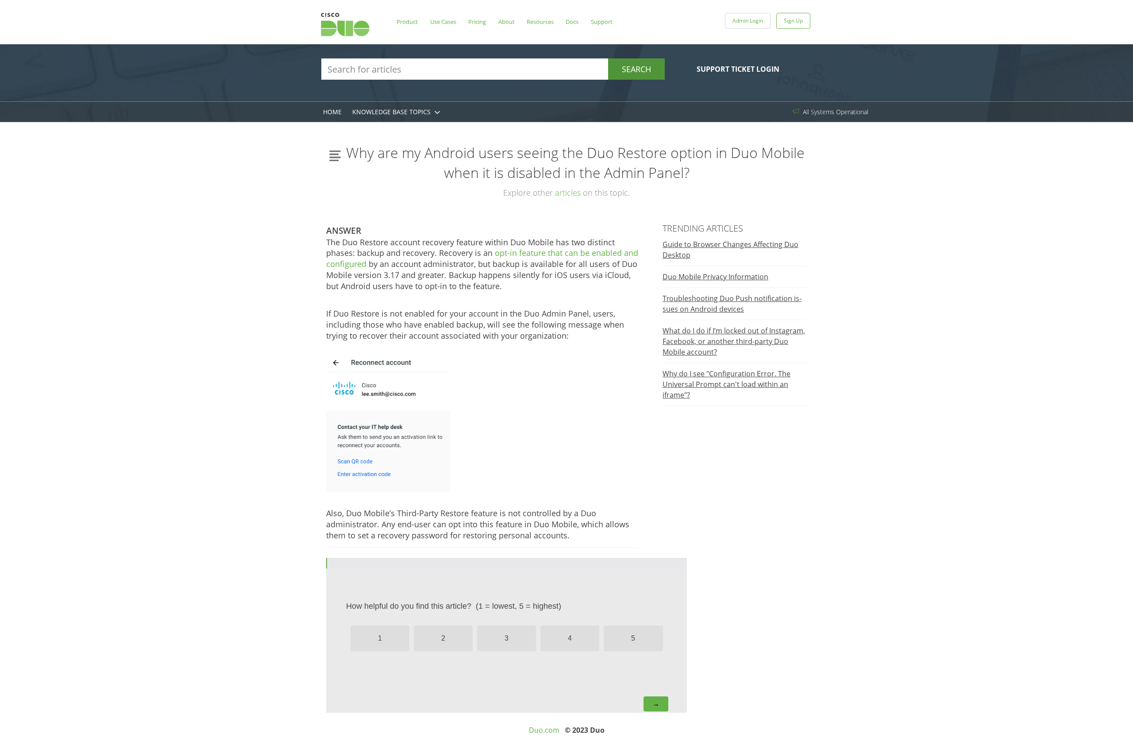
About (506, 22)
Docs (572, 22)
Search (636, 69)
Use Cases (443, 22)
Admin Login (747, 20)
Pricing (477, 22)
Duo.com (544, 730)
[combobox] (493, 69)
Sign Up (793, 20)
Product (407, 22)
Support (602, 22)
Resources (540, 22)
